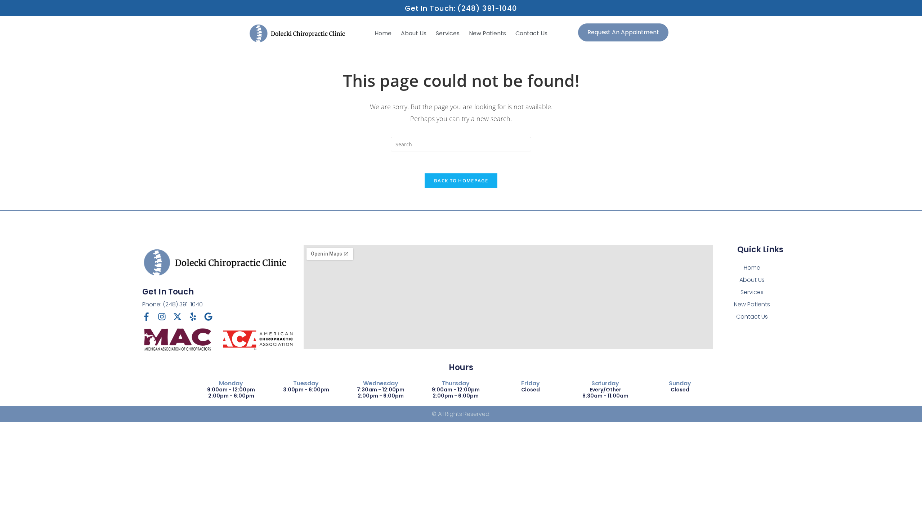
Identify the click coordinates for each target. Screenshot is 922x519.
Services (448, 33)
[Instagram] (162, 316)
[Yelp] (193, 316)
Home (383, 33)
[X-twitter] (177, 316)
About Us (413, 33)
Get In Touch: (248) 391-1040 (461, 8)
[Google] (208, 316)
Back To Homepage (461, 180)
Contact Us (531, 33)
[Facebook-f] (146, 316)
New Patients (487, 33)
